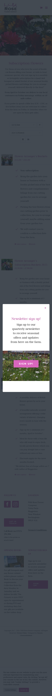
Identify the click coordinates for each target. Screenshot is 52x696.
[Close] (45, 308)
